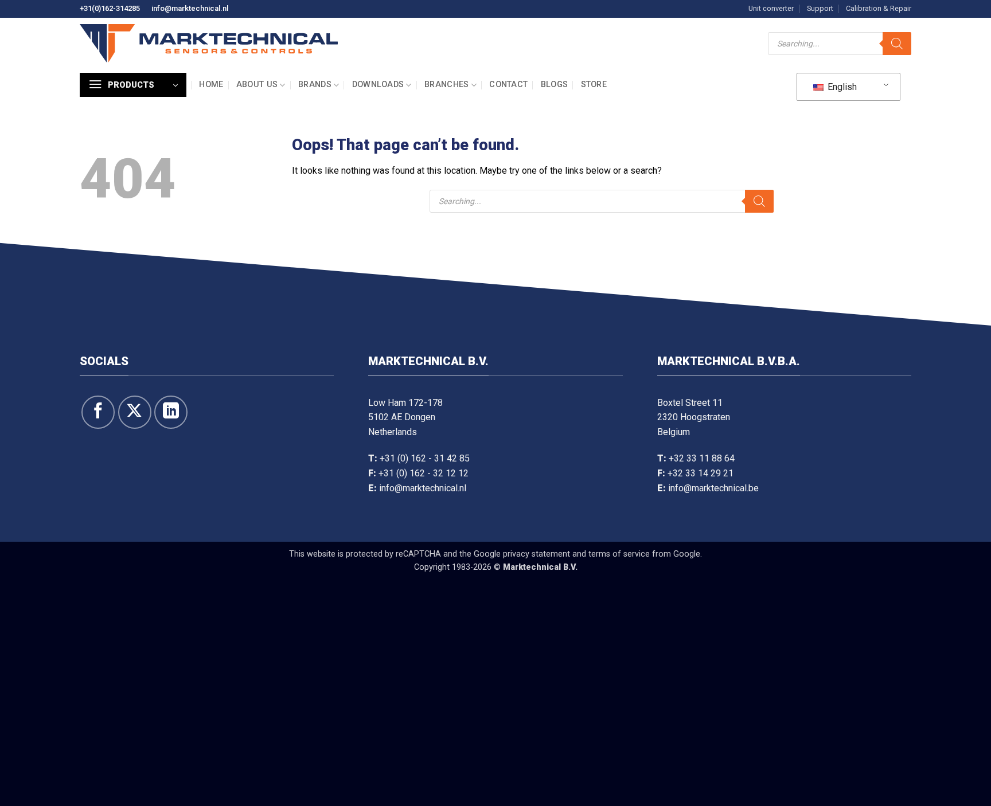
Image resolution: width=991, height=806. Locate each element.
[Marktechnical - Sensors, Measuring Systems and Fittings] (209, 43)
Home (211, 84)
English (841, 86)
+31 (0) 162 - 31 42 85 (425, 458)
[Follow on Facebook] (98, 412)
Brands (314, 84)
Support (820, 8)
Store (594, 84)
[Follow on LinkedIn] (171, 412)
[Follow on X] (134, 412)
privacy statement (536, 554)
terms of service (619, 554)
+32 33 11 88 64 (702, 458)
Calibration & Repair (878, 8)
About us (257, 84)
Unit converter (771, 8)
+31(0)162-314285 (110, 8)
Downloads (378, 84)
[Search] (897, 43)
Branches (446, 84)
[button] (133, 85)
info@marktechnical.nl (189, 8)
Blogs (554, 84)
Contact (508, 84)
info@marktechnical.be (713, 488)
